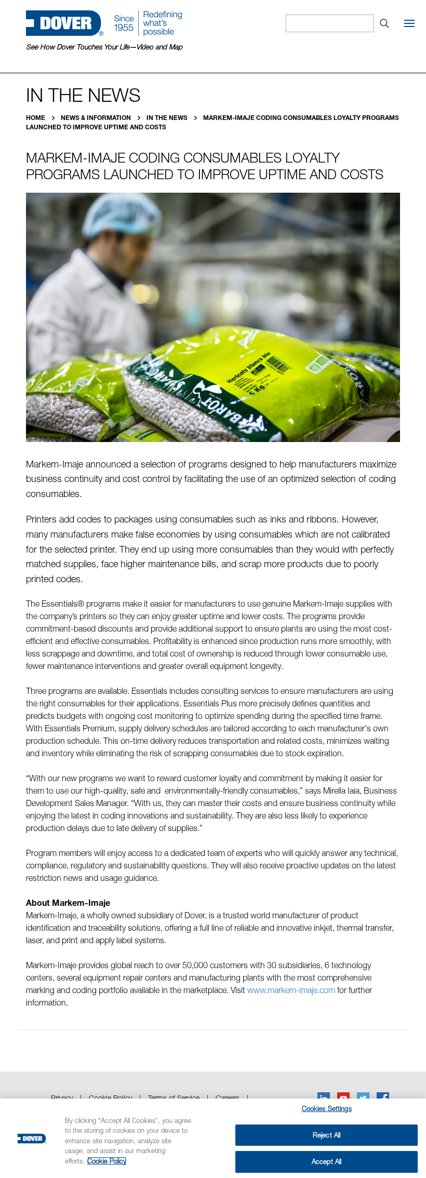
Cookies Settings (327, 1108)
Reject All (326, 1135)
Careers (227, 1097)
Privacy (62, 1097)
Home (36, 118)
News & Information (96, 118)
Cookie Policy (110, 1097)
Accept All (326, 1161)
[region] (213, 1138)
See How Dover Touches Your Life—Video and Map (104, 47)
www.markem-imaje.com (291, 990)
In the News (168, 118)
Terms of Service (173, 1097)
